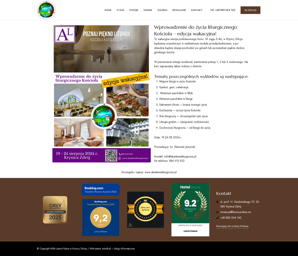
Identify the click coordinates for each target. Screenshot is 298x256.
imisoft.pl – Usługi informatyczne (118, 248)
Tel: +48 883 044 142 (222, 10)
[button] (250, 10)
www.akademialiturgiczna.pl (161, 172)
